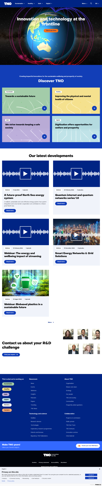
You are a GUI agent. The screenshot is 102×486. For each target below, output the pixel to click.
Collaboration (69, 414)
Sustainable (19, 3)
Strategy (68, 390)
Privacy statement (44, 462)
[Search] (91, 3)
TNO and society (71, 398)
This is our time (51, 30)
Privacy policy (10, 481)
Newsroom (33, 379)
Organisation (70, 383)
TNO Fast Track (70, 425)
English (4, 469)
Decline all (91, 478)
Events (33, 387)
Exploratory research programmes (41, 429)
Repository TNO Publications (39, 436)
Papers (33, 401)
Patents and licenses (37, 432)
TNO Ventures (70, 429)
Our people (69, 394)
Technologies (35, 425)
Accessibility (55, 462)
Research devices (36, 421)
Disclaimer (64, 462)
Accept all (91, 475)
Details (3, 481)
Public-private (70, 421)
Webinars (33, 390)
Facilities (33, 418)
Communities (70, 401)
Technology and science (38, 414)
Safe (39, 3)
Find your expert (9, 354)
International (70, 436)
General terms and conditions (49, 466)
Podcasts (33, 398)
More (84, 3)
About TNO (69, 379)
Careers (7, 410)
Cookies (34, 462)
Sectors (6, 405)
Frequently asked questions (74, 405)
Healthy (30, 3)
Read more (10, 211)
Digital (48, 3)
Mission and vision (71, 387)
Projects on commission (73, 418)
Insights (33, 394)
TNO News (34, 408)
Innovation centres (72, 432)
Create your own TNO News (90, 445)
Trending (33, 405)
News (32, 383)
